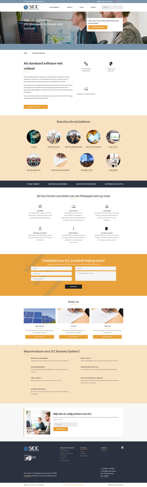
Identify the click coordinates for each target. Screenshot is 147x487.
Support (62, 458)
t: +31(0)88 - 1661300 (107, 468)
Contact (93, 7)
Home (25, 53)
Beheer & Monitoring (66, 453)
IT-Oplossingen (54, 7)
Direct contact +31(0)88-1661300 (35, 1)
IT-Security (63, 456)
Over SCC (70, 7)
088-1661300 (94, 23)
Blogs (82, 7)
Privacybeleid (40, 485)
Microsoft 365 (64, 451)
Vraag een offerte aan (97, 27)
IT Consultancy (64, 460)
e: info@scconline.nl (108, 471)
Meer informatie (39, 336)
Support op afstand (106, 1)
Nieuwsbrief (84, 456)
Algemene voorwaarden (30, 485)
